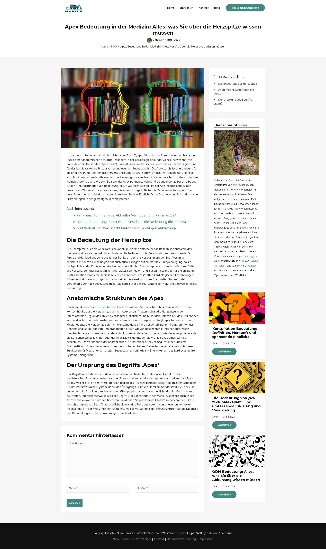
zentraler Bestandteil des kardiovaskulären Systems (117, 307)
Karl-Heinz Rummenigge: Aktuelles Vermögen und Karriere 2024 (126, 215)
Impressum (206, 539)
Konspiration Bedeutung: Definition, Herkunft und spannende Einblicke (234, 333)
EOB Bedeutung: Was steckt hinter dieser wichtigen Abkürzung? (126, 228)
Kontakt (204, 8)
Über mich (186, 8)
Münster (251, 265)
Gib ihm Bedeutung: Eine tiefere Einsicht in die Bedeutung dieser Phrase (132, 221)
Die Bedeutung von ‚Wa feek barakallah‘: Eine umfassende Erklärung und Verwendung (236, 404)
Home (171, 8)
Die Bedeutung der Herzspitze (237, 84)
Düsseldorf (220, 265)
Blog (217, 8)
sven (215, 343)
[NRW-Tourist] (74, 7)
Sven (242, 125)
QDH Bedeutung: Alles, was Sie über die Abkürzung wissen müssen (236, 476)
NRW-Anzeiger (141, 539)
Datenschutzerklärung (181, 539)
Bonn (239, 265)
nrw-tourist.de (240, 184)
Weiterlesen (224, 351)
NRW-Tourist (121, 539)
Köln (252, 260)
